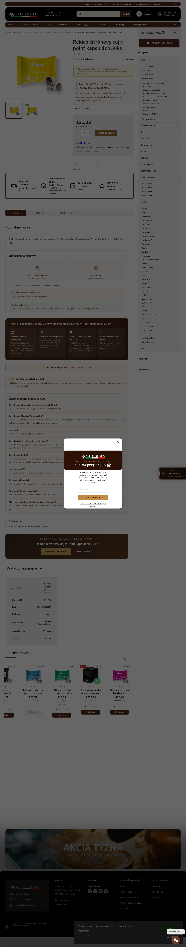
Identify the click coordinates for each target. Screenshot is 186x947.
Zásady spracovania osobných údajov (93, 504)
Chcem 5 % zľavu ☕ (93, 497)
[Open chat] (175, 939)
